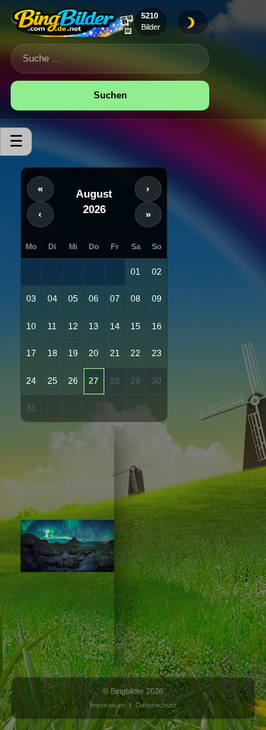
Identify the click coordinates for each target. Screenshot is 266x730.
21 (115, 353)
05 (73, 299)
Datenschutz (156, 705)
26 (73, 381)
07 (115, 299)
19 (73, 353)
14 (115, 326)
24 (31, 381)
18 (52, 353)
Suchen (110, 95)
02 (157, 272)
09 (157, 299)
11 (52, 326)
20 (94, 353)
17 (31, 353)
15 (135, 326)
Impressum (107, 705)
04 (52, 299)
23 (157, 353)
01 (135, 272)
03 (31, 299)
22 (135, 353)
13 (94, 326)
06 (94, 299)
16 (157, 326)
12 (73, 326)
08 (135, 299)
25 (52, 381)
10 (31, 326)
